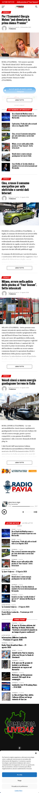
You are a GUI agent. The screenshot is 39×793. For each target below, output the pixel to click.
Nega (19, 780)
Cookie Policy (18, 790)
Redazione (12, 29)
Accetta (19, 775)
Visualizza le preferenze (19, 786)
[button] (36, 753)
